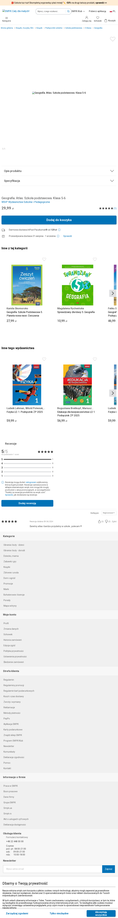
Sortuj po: (94, 513)
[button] (68, 11)
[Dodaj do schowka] (112, 38)
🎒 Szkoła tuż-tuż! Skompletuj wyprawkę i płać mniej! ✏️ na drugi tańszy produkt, (59, 3)
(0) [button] (102, 521)
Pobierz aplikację (97, 11)
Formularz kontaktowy (17, 837)
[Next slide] (112, 293)
